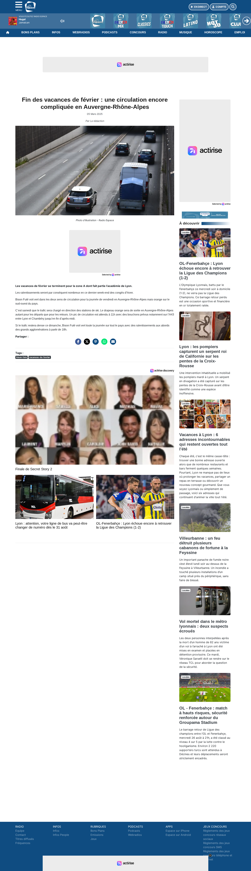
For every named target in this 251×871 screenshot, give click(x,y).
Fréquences (22, 843)
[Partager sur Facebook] (77, 343)
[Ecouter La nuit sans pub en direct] (205, 215)
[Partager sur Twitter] (86, 343)
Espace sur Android (178, 834)
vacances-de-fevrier (39, 357)
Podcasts (109, 32)
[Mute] (62, 21)
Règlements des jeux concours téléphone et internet (217, 855)
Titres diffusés (24, 839)
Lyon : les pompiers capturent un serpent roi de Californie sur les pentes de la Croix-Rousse (203, 356)
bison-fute (21, 357)
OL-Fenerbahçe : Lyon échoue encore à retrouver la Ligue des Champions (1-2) (205, 270)
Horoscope (213, 32)
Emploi (239, 32)
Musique (185, 32)
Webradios (81, 32)
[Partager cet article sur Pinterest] (95, 343)
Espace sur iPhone (177, 830)
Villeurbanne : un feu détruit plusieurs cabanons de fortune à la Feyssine (203, 545)
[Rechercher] (232, 6)
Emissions (96, 834)
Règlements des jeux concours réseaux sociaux (216, 835)
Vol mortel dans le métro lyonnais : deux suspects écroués (203, 626)
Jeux (93, 839)
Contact (20, 834)
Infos (56, 32)
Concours (138, 32)
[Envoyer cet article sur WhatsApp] (103, 343)
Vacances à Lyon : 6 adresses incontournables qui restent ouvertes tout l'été (204, 441)
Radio (162, 32)
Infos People (61, 834)
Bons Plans (30, 32)
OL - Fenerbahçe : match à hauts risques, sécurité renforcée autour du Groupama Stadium (203, 715)
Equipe (19, 830)
